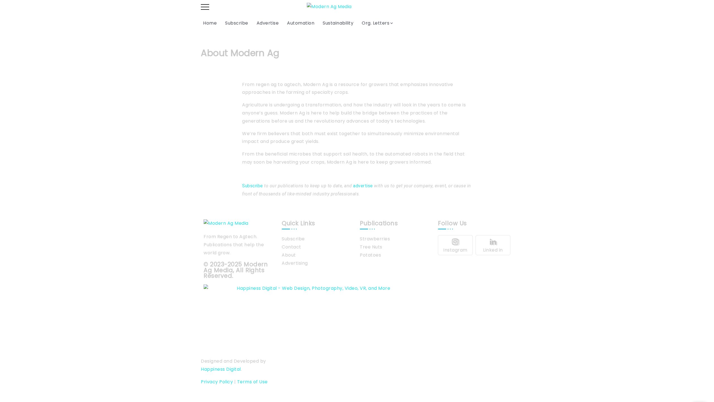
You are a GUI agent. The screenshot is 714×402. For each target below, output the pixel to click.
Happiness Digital (221, 369)
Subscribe (252, 185)
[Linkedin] (493, 245)
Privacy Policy (217, 382)
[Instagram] (455, 245)
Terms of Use (252, 382)
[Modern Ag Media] (329, 6)
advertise (363, 185)
